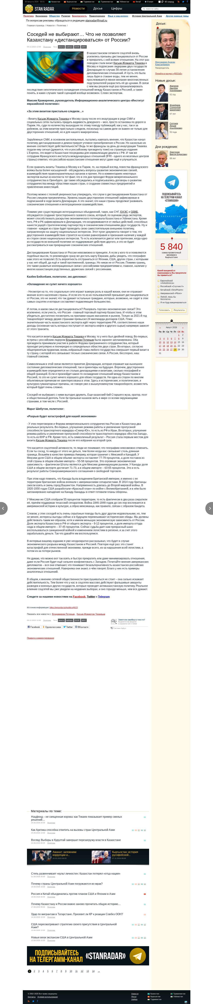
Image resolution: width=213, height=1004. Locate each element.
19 (168, 346)
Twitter (91, 596)
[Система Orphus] (129, 629)
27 (171, 349)
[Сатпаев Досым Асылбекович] (162, 138)
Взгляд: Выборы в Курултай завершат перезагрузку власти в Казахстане (76, 840)
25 (164, 349)
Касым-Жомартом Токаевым (91, 614)
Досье (133, 997)
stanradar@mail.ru (96, 20)
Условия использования (47, 997)
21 (175, 346)
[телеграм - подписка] (171, 232)
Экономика (41, 16)
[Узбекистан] (145, 830)
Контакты (32, 997)
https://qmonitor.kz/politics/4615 (64, 607)
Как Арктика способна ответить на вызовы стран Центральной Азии (73, 829)
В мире (150, 2)
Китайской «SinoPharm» (171, 290)
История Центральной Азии (147, 16)
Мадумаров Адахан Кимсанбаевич (165, 63)
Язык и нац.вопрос (118, 16)
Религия (65, 16)
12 (82, 971)
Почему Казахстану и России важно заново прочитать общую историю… (76, 904)
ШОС (84, 47)
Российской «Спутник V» (172, 286)
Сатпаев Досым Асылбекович (176, 125)
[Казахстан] (90, 46)
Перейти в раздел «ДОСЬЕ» (168, 73)
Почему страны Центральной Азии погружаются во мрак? (67, 883)
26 (168, 349)
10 (71, 971)
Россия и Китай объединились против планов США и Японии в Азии (73, 893)
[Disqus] (88, 682)
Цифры (134, 999)
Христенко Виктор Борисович (178, 153)
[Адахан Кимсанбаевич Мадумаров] (167, 43)
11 (76, 971)
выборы (69, 47)
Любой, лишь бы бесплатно (168, 298)
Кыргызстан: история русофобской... (125, 853)
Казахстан (55, 2)
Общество (54, 16)
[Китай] (145, 894)
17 (160, 346)
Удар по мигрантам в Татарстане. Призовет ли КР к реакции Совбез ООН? (77, 914)
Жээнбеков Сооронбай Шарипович (175, 107)
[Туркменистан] (142, 830)
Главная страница (35, 25)
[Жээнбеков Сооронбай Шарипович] (162, 119)
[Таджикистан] (139, 830)
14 (93, 971)
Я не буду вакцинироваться (173, 302)
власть (61, 47)
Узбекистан (124, 2)
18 (164, 346)
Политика (28, 16)
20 (171, 346)
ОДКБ (134, 211)
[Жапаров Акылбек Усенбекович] (162, 100)
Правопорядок (97, 16)
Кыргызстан (72, 2)
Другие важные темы (177, 16)
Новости (51, 25)
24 (160, 349)
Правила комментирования (40, 638)
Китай (138, 2)
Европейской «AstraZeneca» (167, 282)
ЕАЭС (77, 47)
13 (88, 971)
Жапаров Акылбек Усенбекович (176, 88)
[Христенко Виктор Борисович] (162, 166)
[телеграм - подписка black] (88, 964)
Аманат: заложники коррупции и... (64, 853)
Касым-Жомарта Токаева (129, 63)
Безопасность (79, 16)
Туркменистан (107, 2)
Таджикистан (88, 2)
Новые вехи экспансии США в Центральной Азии (61, 937)
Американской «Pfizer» (171, 293)
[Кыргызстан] (136, 830)
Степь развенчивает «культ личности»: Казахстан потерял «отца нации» (75, 873)
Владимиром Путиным (80, 339)
